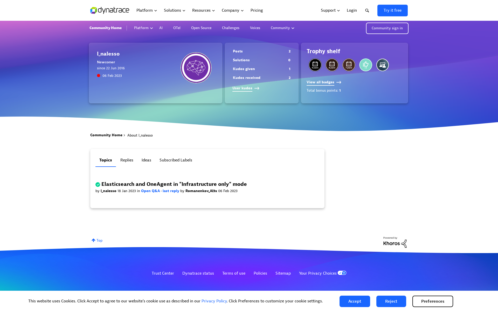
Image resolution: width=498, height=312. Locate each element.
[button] (355, 301)
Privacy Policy (214, 301)
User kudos (242, 88)
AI (161, 28)
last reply (171, 191)
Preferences (432, 301)
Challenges (230, 28)
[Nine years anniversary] (315, 64)
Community (280, 28)
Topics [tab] (105, 160)
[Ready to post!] (382, 64)
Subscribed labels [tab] (176, 160)
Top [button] (99, 240)
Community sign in (387, 28)
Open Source (201, 28)
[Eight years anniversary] (332, 64)
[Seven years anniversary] (348, 64)
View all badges (320, 82)
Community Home (105, 28)
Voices (255, 28)
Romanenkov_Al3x (201, 191)
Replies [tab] (126, 160)
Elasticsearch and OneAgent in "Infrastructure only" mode (174, 184)
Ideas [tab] (146, 160)
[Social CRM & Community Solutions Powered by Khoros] (395, 242)
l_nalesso (109, 191)
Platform (141, 28)
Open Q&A (151, 191)
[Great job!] (365, 64)
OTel (177, 28)
